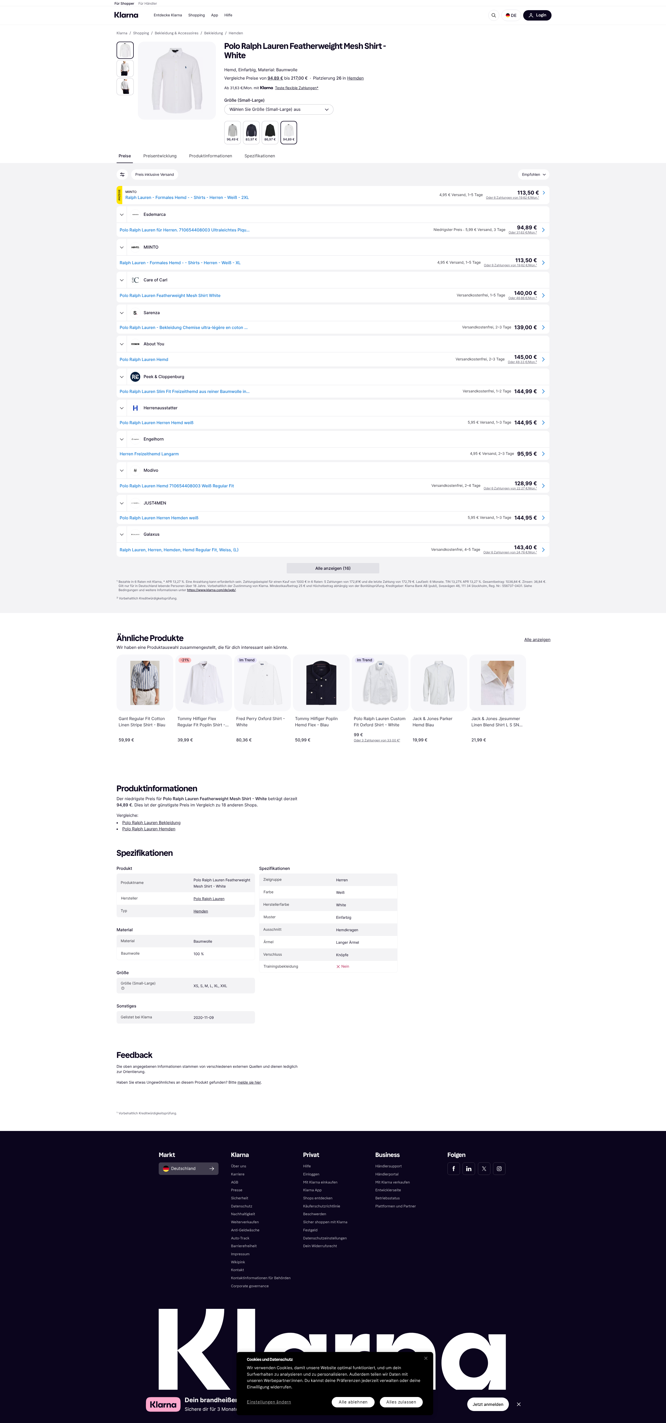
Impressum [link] (240, 1254)
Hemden (355, 78)
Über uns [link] (238, 1166)
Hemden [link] (236, 33)
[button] (511, 15)
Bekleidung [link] (213, 33)
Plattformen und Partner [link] (395, 1206)
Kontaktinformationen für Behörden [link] (261, 1278)
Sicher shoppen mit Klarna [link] (325, 1222)
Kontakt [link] (237, 1270)
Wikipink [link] (238, 1262)
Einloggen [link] (311, 1174)
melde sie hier (249, 1082)
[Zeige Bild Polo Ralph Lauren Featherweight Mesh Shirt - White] (125, 50)
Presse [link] (236, 1190)
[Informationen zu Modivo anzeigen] (122, 470)
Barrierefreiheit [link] (244, 1246)
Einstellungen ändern (269, 1402)
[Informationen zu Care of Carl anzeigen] (122, 280)
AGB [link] (234, 1182)
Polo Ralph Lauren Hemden (148, 828)
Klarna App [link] (312, 1190)
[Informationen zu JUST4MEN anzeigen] (122, 503)
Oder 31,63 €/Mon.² (523, 232)
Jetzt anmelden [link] (488, 1404)
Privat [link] (311, 1155)
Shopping (196, 15)
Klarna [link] (122, 33)
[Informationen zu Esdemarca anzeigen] (122, 214)
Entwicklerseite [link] (388, 1190)
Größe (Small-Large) (244, 100)
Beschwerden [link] (314, 1214)
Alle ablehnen (353, 1402)
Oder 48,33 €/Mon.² (522, 362)
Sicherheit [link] (239, 1198)
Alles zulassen (401, 1402)
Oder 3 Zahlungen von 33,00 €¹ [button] (377, 740)
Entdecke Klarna (168, 15)
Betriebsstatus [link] (387, 1198)
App (214, 15)
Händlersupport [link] (388, 1166)
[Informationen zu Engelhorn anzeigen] (122, 439)
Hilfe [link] (307, 1166)
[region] (334, 1383)
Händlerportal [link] (387, 1174)
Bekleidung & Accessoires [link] (176, 33)
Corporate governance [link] (250, 1286)
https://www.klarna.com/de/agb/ (211, 590)
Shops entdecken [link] (317, 1198)
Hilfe (228, 15)
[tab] (125, 155)
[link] (453, 1168)
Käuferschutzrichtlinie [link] (321, 1206)
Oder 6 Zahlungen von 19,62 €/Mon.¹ (512, 197)
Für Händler (147, 4)
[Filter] (122, 174)
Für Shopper (124, 4)
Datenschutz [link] (241, 1206)
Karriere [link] (238, 1174)
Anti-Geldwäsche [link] (245, 1230)
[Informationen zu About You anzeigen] (122, 344)
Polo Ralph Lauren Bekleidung (151, 822)
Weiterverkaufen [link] (245, 1222)
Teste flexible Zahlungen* (296, 88)
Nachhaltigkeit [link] (243, 1214)
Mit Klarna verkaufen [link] (392, 1182)
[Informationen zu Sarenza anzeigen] (122, 313)
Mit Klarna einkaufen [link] (320, 1182)
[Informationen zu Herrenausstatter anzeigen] (122, 408)
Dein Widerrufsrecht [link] (320, 1246)
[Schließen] (426, 1358)
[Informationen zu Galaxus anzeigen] (122, 534)
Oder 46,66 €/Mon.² (522, 298)
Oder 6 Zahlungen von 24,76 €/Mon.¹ (510, 552)
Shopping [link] (141, 33)
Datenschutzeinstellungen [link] (325, 1238)
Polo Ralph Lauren (209, 899)
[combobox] (279, 109)
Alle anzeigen (537, 639)
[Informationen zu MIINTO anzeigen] (122, 247)
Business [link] (387, 1155)
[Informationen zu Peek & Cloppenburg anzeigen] (122, 377)
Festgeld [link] (310, 1230)
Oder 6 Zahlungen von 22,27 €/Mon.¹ (510, 488)
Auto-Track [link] (240, 1238)
